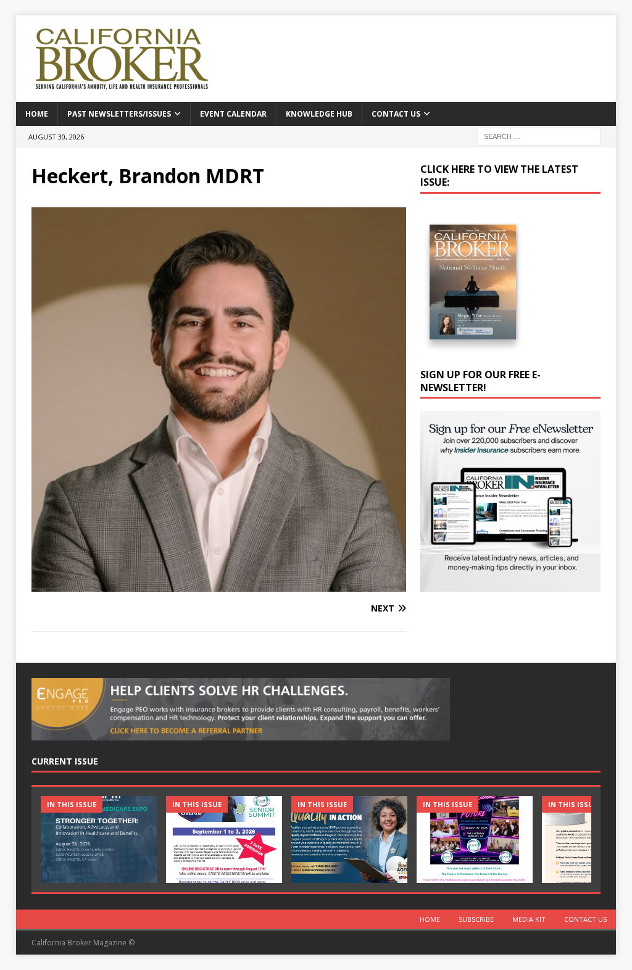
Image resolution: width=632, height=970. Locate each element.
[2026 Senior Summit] (224, 839)
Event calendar (233, 114)
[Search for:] (539, 135)
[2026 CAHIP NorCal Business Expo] (99, 839)
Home (36, 114)
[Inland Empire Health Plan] (349, 839)
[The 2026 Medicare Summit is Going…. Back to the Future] (475, 839)
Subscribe (476, 919)
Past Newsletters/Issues (119, 114)
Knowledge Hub (319, 114)
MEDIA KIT (529, 919)
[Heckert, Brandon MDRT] (218, 585)
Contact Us (396, 114)
